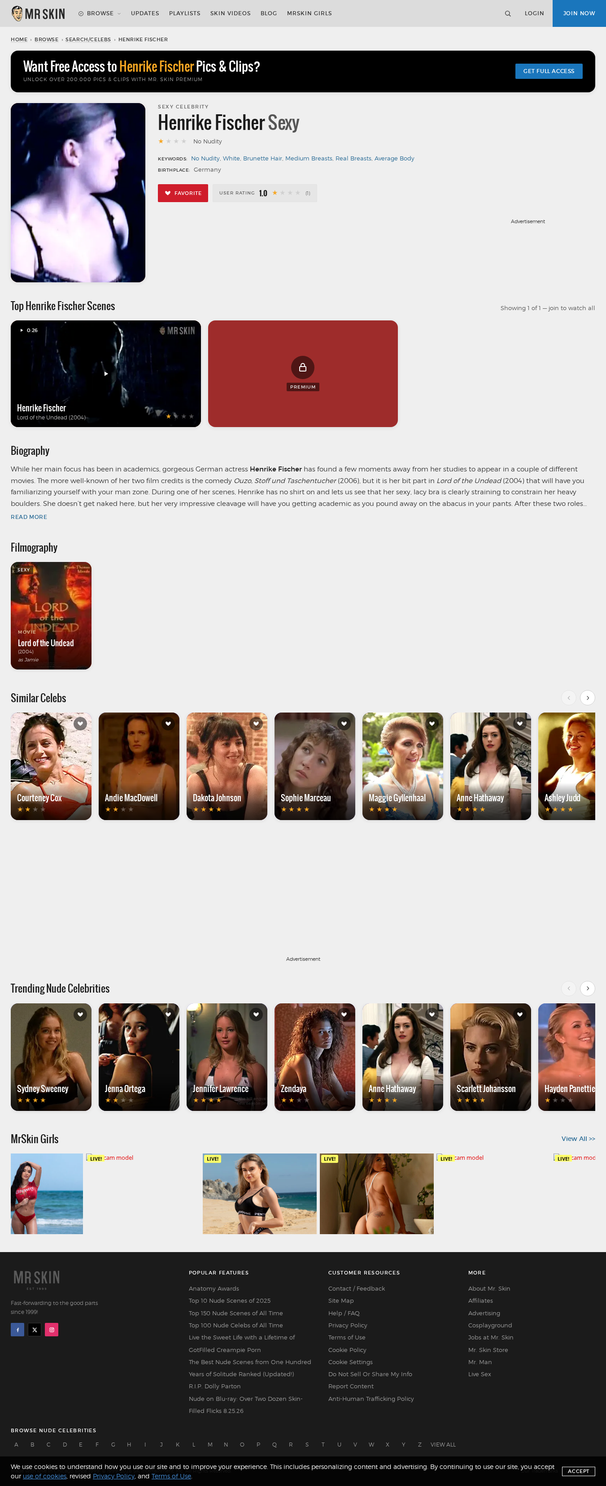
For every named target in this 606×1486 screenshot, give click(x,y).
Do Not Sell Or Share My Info (370, 1374)
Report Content (351, 1386)
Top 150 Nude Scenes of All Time (236, 1313)
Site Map (341, 1300)
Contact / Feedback (356, 1288)
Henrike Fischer (41, 408)
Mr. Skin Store (488, 1349)
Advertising (484, 1313)
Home (19, 39)
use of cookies (44, 1476)
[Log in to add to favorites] (80, 723)
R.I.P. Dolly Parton (215, 1386)
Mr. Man (480, 1361)
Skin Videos (230, 13)
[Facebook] (17, 1329)
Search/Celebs (88, 39)
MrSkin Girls (309, 13)
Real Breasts (353, 158)
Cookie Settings (350, 1361)
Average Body (394, 158)
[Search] (508, 13)
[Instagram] (51, 1329)
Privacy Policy (347, 1325)
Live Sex (479, 1374)
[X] (34, 1329)
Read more (29, 517)
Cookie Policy (347, 1349)
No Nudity (205, 158)
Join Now (579, 13)
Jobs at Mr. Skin (491, 1337)
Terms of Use (347, 1337)
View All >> (578, 1139)
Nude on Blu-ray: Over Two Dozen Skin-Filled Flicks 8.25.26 (246, 1404)
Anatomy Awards (214, 1288)
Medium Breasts (308, 158)
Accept (578, 1471)
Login (535, 13)
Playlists (185, 13)
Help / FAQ (344, 1313)
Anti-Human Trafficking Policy (371, 1398)
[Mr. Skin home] (37, 13)
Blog (269, 13)
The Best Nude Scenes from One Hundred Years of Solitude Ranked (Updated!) (250, 1368)
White (231, 158)
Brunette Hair (262, 158)
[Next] (587, 697)
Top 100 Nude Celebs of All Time (236, 1325)
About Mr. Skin (489, 1288)
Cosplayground (490, 1325)
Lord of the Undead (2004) (51, 417)
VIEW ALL (443, 1444)
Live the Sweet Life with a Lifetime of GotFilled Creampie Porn (242, 1343)
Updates (145, 13)
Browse (100, 13)
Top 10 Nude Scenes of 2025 (229, 1300)
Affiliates (480, 1300)
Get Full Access (549, 71)
